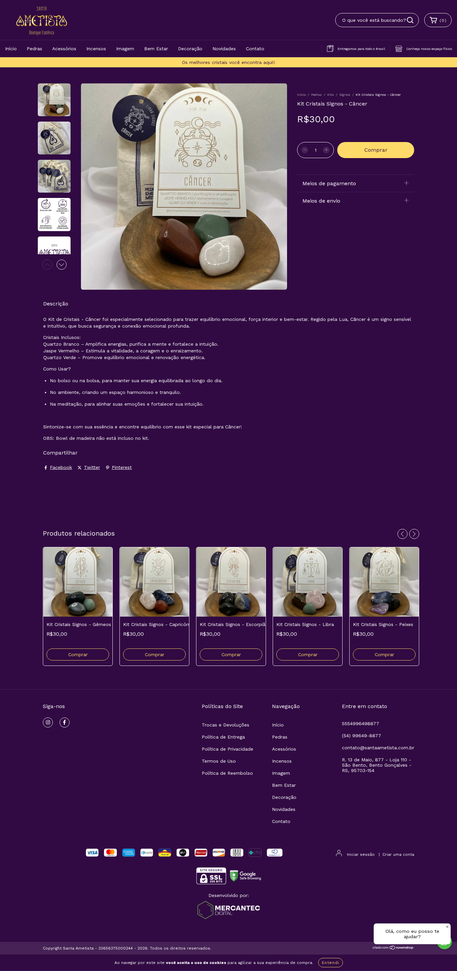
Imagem (125, 48)
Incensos (96, 48)
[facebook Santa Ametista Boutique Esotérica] (65, 722)
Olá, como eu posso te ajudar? (412, 933)
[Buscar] (410, 20)
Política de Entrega (223, 737)
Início (11, 48)
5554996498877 (360, 723)
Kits (330, 94)
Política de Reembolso (227, 773)
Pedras (34, 48)
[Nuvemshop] (393, 948)
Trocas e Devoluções (225, 724)
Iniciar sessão (361, 854)
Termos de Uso (219, 761)
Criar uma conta (398, 854)
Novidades (224, 48)
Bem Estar (156, 48)
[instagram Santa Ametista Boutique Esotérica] (48, 722)
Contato (255, 48)
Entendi (330, 962)
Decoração (190, 48)
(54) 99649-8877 (361, 735)
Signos (344, 94)
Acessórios (64, 48)
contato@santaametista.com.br (378, 747)
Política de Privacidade (227, 749)
